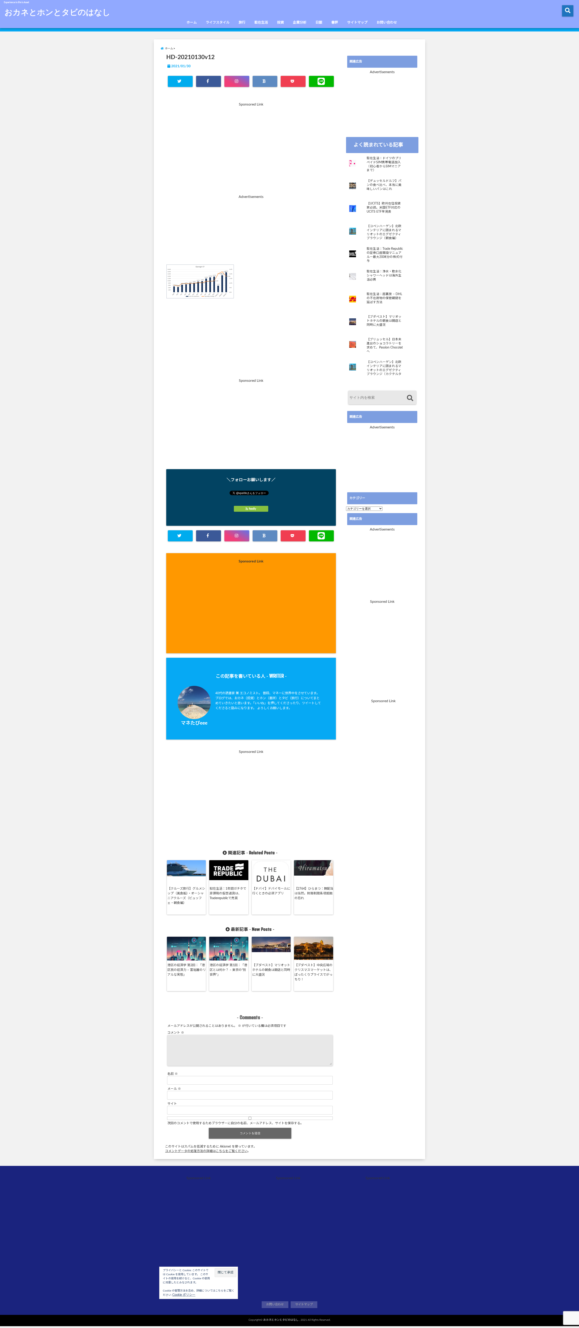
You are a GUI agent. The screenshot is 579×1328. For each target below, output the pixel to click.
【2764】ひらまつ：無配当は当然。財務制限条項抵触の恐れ (313, 893)
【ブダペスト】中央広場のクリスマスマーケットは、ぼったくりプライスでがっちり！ (313, 972)
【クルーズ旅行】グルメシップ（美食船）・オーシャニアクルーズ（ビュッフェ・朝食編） (186, 896)
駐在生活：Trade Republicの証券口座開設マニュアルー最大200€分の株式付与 (385, 254)
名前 (172, 1074)
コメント (175, 1032)
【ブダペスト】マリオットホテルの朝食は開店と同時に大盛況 (271, 970)
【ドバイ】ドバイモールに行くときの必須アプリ (271, 891)
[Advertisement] (251, 151)
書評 (334, 22)
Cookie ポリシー (183, 1295)
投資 (280, 22)
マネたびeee (194, 723)
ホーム (192, 22)
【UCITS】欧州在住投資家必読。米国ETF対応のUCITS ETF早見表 (384, 207)
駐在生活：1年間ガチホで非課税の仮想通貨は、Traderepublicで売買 (228, 893)
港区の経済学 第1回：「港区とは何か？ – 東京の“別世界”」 (228, 970)
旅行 (242, 22)
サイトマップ (357, 22)
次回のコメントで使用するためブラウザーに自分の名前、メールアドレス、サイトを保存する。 (235, 1123)
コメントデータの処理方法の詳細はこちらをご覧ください (206, 1151)
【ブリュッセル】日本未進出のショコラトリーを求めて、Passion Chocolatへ (385, 345)
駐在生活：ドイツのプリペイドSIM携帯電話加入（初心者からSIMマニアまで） (384, 164)
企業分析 (299, 22)
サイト (172, 1103)
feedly (252, 508)
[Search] (410, 398)
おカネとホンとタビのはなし (57, 12)
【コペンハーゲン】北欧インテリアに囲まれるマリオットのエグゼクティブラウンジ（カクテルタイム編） (384, 368)
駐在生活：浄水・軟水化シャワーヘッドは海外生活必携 (384, 275)
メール (174, 1088)
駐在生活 (261, 22)
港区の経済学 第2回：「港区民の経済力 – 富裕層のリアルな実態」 (186, 970)
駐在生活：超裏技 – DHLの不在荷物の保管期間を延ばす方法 (384, 298)
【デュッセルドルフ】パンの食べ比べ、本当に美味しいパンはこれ (384, 184)
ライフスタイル (218, 22)
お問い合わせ (387, 22)
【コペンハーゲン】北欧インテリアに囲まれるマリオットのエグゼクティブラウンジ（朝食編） (384, 232)
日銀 (319, 22)
